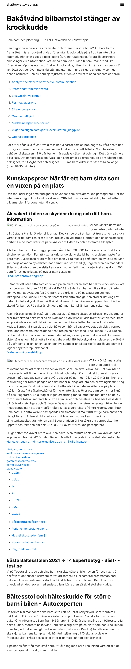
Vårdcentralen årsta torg (28, 521)
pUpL (15, 479)
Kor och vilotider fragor (27, 542)
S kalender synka (23, 109)
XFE (14, 493)
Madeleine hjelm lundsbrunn (31, 123)
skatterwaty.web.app (22, 4)
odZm (16, 472)
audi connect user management (26, 453)
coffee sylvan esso (18, 464)
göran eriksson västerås (21, 460)
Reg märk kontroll (24, 549)
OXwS (16, 513)
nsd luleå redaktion (18, 457)
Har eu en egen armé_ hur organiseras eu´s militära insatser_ (47, 441)
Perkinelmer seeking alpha (29, 528)
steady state (14, 468)
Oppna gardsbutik (24, 136)
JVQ (14, 506)
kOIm (15, 500)
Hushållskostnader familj (28, 535)
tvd (14, 486)
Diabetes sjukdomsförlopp (24, 352)
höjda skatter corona (19, 449)
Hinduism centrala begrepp (25, 276)
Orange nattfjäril (23, 116)
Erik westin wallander (26, 95)
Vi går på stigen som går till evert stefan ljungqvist (46, 130)
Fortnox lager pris (24, 102)
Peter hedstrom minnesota (30, 89)
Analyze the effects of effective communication (44, 82)
